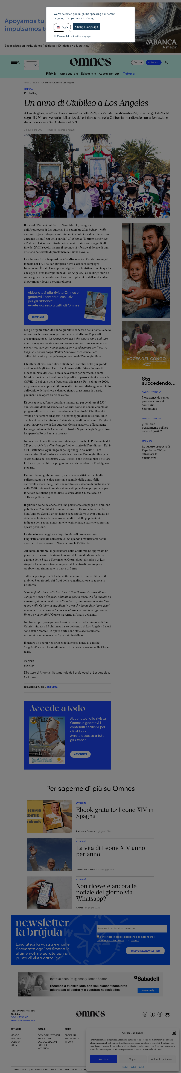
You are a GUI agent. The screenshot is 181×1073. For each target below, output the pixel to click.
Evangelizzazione (47, 1042)
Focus (41, 1029)
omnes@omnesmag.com (23, 1020)
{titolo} (124, 1066)
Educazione (44, 1038)
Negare (133, 1059)
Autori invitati (110, 73)
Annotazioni (69, 73)
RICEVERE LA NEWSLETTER (145, 950)
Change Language (86, 27)
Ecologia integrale (49, 1035)
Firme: (51, 73)
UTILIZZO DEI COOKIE (68, 1070)
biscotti (135, 940)
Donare (138, 62)
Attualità (16, 1029)
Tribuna (129, 73)
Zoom (14, 1045)
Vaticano (16, 1038)
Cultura (15, 1042)
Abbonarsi (153, 62)
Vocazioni (43, 1048)
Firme (26, 82)
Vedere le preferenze (162, 1059)
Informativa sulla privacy (111, 940)
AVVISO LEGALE (21, 1070)
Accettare (103, 1059)
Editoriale (88, 73)
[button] (174, 1032)
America (52, 687)
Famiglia (42, 1045)
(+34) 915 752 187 (19, 1017)
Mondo (15, 1035)
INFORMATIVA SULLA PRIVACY (43, 1070)
